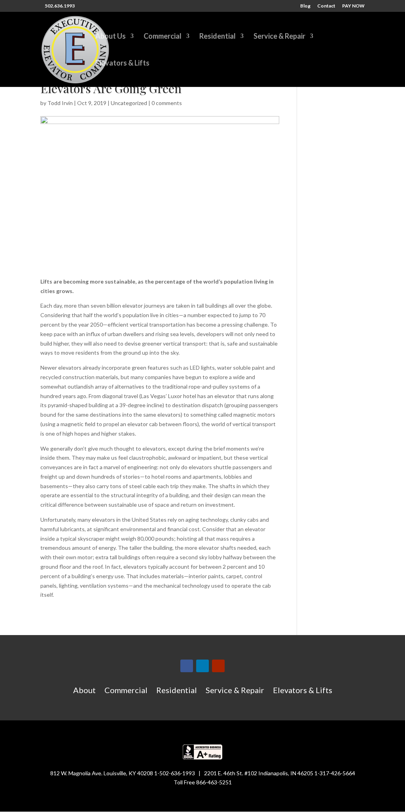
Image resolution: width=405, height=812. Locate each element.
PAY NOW (353, 6)
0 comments (166, 103)
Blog (305, 6)
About (84, 691)
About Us (110, 36)
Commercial (163, 36)
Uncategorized (129, 103)
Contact (326, 6)
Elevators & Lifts (122, 63)
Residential (217, 36)
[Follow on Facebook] (186, 666)
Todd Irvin (60, 103)
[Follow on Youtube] (218, 666)
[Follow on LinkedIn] (202, 666)
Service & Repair (279, 36)
